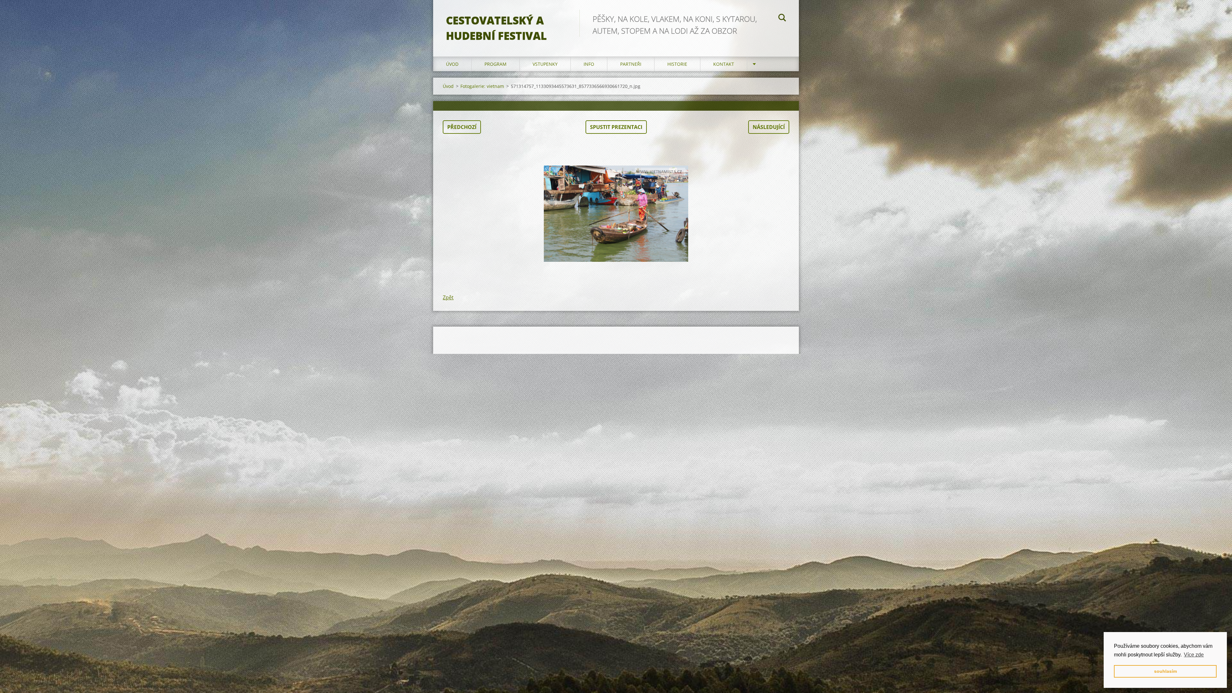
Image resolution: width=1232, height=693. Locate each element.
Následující (769, 127)
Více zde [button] (1194, 654)
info (589, 64)
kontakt (723, 64)
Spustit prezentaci (616, 127)
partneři (630, 64)
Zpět (448, 297)
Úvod (452, 64)
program (495, 64)
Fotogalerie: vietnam (482, 86)
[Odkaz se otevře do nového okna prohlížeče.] (616, 213)
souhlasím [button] (1165, 671)
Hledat (782, 18)
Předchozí (461, 127)
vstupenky (545, 64)
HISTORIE (677, 64)
